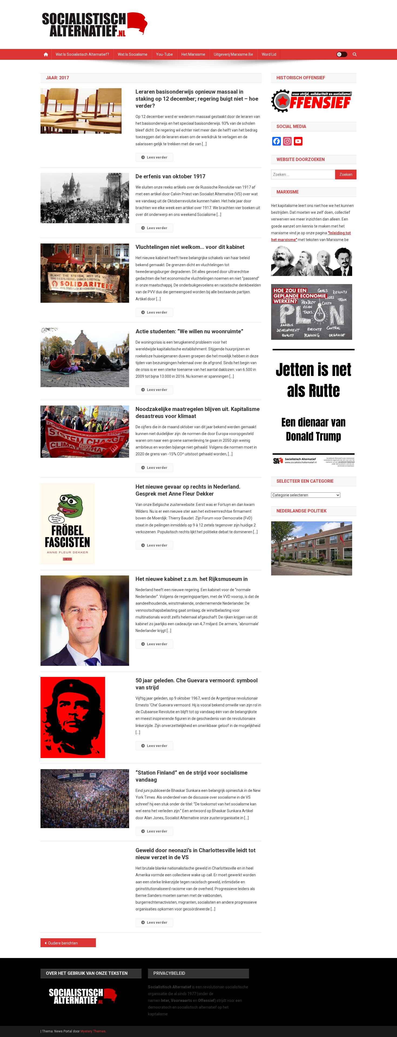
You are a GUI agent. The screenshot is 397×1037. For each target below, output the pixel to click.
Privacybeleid (169, 973)
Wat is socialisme (132, 54)
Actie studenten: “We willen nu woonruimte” (189, 331)
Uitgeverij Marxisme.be (233, 54)
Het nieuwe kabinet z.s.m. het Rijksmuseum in (192, 579)
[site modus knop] (342, 54)
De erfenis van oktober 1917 (170, 176)
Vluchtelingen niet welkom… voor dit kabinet (190, 247)
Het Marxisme (193, 54)
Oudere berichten (63, 943)
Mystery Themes (93, 1031)
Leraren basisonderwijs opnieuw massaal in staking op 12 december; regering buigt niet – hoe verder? (197, 98)
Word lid (269, 54)
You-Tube (164, 54)
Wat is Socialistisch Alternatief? (82, 54)
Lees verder (157, 157)
